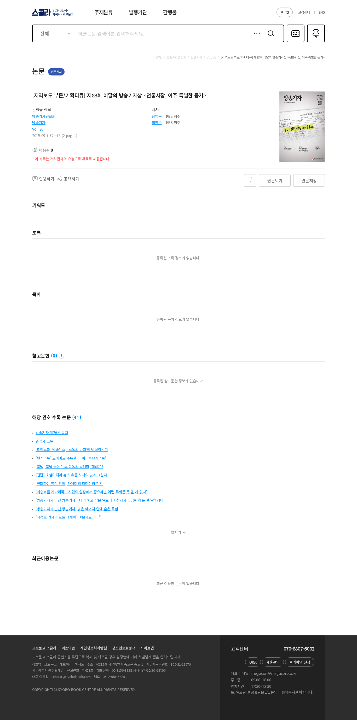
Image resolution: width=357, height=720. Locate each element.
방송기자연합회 (43, 116)
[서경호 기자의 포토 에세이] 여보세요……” (68, 517)
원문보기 (275, 180)
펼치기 (176, 532)
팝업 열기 (61, 356)
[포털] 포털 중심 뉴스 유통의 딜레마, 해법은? (69, 466)
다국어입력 (295, 41)
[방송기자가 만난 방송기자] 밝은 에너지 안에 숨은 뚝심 (77, 508)
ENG (322, 12)
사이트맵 (147, 648)
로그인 (284, 12)
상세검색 (255, 37)
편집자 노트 (44, 441)
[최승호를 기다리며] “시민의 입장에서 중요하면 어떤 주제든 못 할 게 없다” (92, 491)
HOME (157, 57)
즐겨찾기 (315, 41)
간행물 (170, 12)
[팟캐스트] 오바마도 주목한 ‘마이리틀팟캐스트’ (71, 458)
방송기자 (38, 122)
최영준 (157, 122)
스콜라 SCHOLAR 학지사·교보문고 (52, 15)
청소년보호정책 (123, 648)
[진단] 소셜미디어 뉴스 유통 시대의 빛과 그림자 (71, 474)
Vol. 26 (37, 129)
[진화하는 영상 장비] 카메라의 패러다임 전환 (69, 483)
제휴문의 (273, 662)
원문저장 (309, 180)
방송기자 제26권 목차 (52, 432)
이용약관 (68, 648)
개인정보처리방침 (93, 648)
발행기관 (138, 12)
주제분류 (103, 12)
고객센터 (304, 12)
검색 (270, 37)
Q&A (253, 662)
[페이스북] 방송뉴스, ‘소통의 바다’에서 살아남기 (72, 449)
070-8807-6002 (299, 649)
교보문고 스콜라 (44, 648)
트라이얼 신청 (299, 662)
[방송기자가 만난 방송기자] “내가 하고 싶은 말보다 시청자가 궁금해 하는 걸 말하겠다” (100, 500)
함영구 (157, 116)
